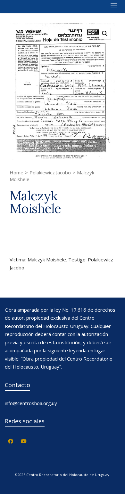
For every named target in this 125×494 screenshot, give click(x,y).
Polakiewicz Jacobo (50, 172)
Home (16, 172)
